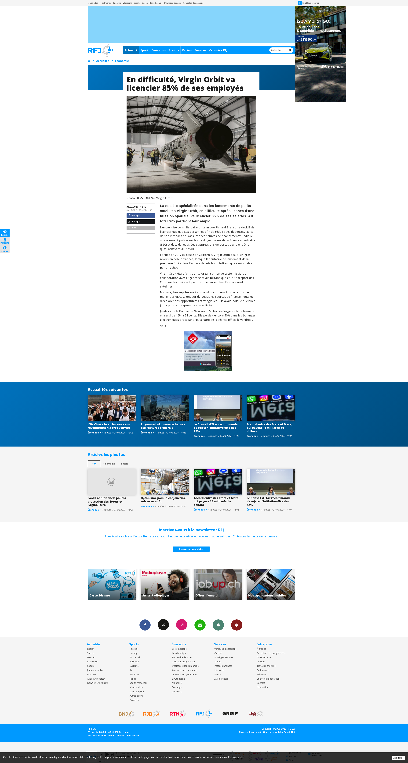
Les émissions (179, 649)
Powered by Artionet (250, 732)
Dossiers (91, 674)
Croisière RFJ (218, 50)
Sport (145, 50)
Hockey (133, 653)
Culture (91, 666)
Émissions (159, 50)
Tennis (133, 679)
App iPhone (218, 625)
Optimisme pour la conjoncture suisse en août (163, 499)
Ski (131, 670)
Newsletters (200, 625)
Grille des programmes (183, 661)
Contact (261, 683)
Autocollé (177, 683)
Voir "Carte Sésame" (222, 584)
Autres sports (136, 696)
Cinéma (218, 653)
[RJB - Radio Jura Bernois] (152, 713)
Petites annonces (223, 666)
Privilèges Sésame (172, 3)
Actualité (131, 50)
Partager (135, 215)
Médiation (262, 674)
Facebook (145, 625)
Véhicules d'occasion (225, 649)
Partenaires (263, 670)
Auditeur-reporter (311, 3)
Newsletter (262, 687)
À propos (261, 649)
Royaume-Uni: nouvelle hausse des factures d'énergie (163, 426)
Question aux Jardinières (184, 674)
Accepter (398, 757)
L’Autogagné (178, 679)
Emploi (137, 3)
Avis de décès (221, 679)
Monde (91, 657)
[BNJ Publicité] (126, 713)
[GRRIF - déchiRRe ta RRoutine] (230, 713)
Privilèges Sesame (223, 657)
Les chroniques (180, 653)
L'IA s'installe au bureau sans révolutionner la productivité (109, 426)
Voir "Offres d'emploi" (116, 584)
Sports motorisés (138, 683)
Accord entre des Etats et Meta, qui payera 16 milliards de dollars (269, 427)
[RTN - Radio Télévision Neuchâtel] (178, 713)
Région (90, 649)
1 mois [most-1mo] (124, 463)
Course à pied (137, 691)
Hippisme (134, 674)
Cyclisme (134, 666)
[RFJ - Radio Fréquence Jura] (204, 713)
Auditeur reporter (96, 679)
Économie (122, 61)
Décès (145, 3)
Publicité (261, 661)
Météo (217, 661)
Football (134, 649)
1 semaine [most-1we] (109, 463)
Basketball (135, 657)
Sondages (177, 687)
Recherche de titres (182, 657)
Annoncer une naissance (184, 670)
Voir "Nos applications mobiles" (169, 584)
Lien (134, 228)
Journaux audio (95, 670)
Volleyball (134, 661)
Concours (177, 691)
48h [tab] (94, 463)
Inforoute (117, 3)
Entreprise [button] (106, 3)
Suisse (90, 653)
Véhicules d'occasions (193, 3)
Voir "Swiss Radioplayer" (275, 584)
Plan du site (133, 735)
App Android (236, 625)
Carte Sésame (156, 3)
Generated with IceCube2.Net (279, 732)
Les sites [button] (93, 3)
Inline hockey (136, 687)
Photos (174, 50)
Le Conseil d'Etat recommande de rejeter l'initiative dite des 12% (215, 427)
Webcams (127, 3)
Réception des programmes (271, 653)
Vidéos (187, 50)
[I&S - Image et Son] (256, 713)
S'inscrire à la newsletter (191, 549)
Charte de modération (268, 679)
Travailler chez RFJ (266, 666)
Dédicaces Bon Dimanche (185, 666)
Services (200, 50)
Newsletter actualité (97, 683)
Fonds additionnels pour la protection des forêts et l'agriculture (107, 501)
